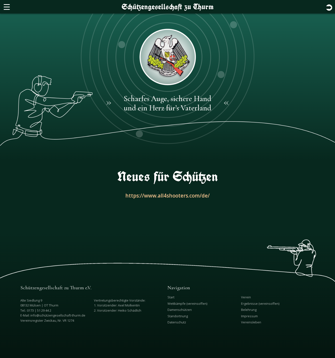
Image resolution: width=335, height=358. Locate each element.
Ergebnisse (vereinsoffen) (260, 303)
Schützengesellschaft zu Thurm (168, 6)
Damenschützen (180, 309)
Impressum (249, 316)
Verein (246, 297)
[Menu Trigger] (6, 6)
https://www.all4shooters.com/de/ (167, 195)
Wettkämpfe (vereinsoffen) (187, 303)
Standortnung (178, 316)
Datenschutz (177, 322)
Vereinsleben (251, 322)
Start (171, 297)
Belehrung (249, 309)
